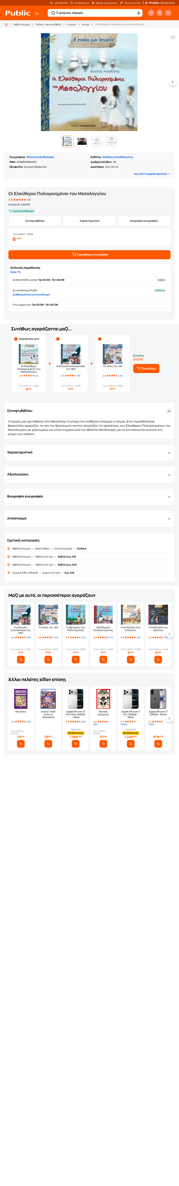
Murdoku (20, 711)
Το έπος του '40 (112, 366)
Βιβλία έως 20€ (67, 564)
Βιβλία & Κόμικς (22, 25)
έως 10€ (69, 573)
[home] (18, 13)
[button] (162, 3)
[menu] (37, 13)
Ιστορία (86, 25)
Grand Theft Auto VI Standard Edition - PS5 (48, 714)
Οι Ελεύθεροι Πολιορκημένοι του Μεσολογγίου (29, 369)
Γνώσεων (71, 25)
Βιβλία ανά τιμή (44, 556)
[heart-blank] (151, 13)
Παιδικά (81, 548)
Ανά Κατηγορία (63, 548)
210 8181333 (61, 3)
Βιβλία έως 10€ (66, 556)
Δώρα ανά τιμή (51, 573)
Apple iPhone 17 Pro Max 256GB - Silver (75, 714)
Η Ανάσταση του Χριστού (158, 628)
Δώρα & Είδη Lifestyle (25, 573)
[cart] (168, 13)
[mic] (139, 13)
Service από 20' (132, 3)
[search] (53, 13)
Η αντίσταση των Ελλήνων (131, 628)
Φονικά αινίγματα (103, 713)
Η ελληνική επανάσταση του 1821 (21, 630)
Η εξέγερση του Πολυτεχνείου (75, 628)
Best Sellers (42, 548)
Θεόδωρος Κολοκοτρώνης (103, 628)
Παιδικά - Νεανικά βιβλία (48, 25)
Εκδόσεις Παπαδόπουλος (117, 157)
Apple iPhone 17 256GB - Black (158, 713)
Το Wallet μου (81, 3)
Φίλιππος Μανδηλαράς (40, 157)
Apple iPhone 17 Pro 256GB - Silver (130, 714)
